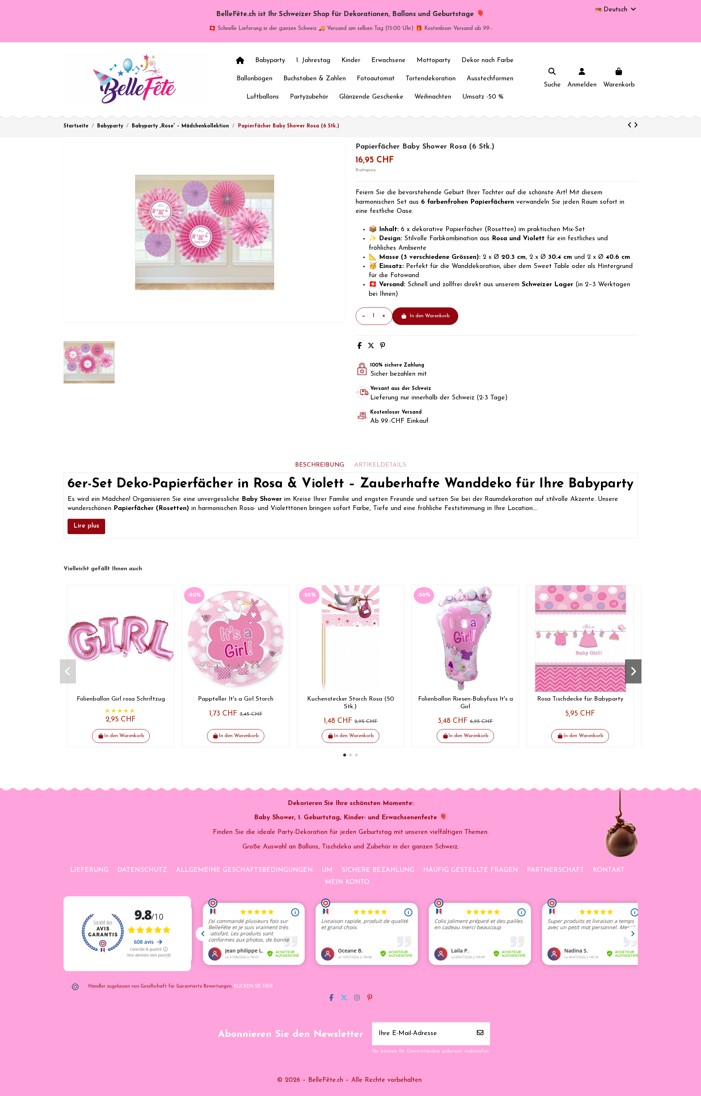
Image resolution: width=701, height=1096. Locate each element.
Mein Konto (347, 882)
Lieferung (89, 870)
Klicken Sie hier (253, 986)
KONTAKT (609, 870)
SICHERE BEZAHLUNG (377, 870)
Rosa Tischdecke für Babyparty (580, 699)
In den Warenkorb (430, 316)
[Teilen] (359, 346)
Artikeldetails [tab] (380, 465)
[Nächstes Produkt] (636, 126)
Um (327, 870)
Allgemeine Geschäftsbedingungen (244, 870)
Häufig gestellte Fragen (470, 870)
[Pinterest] (382, 346)
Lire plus (86, 526)
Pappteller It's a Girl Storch (235, 699)
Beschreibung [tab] (319, 465)
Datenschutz (142, 870)
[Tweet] (371, 346)
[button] (344, 755)
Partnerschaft (555, 870)
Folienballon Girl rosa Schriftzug (121, 699)
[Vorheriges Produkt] (631, 126)
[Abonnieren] (480, 1033)
